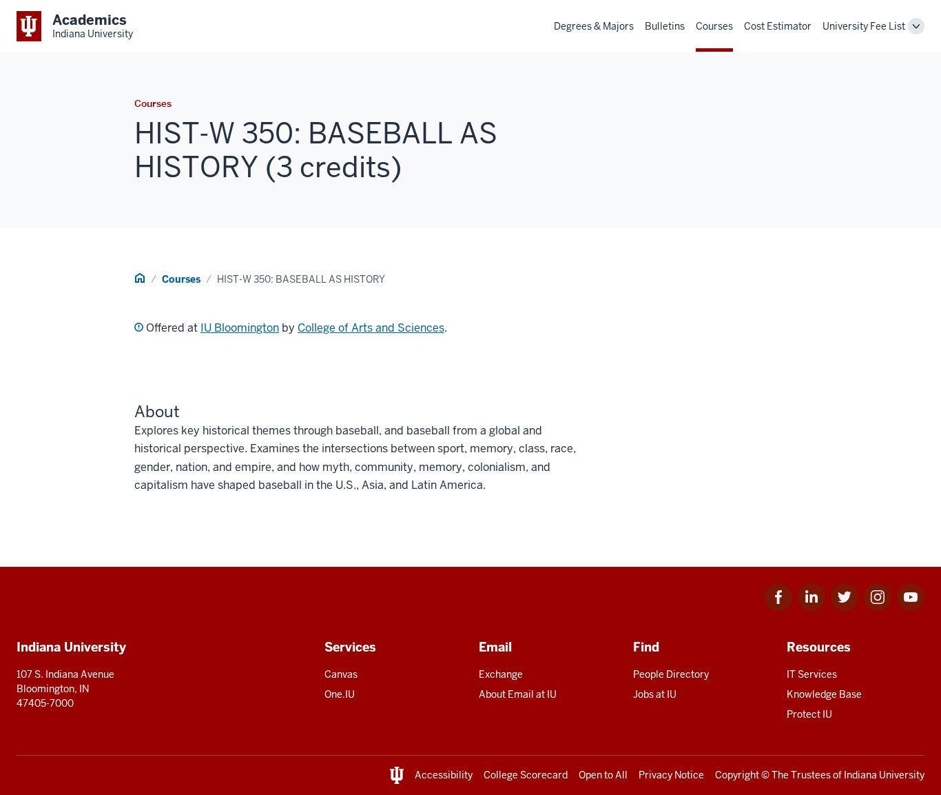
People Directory (671, 674)
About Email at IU (518, 694)
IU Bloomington (239, 328)
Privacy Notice (671, 775)
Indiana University (884, 775)
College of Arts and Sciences (371, 328)
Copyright (737, 775)
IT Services (812, 674)
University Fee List (864, 26)
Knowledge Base (824, 694)
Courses (714, 26)
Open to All (603, 775)
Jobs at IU (654, 694)
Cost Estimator (777, 26)
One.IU (339, 694)
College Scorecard (526, 775)
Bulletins (665, 26)
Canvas (341, 674)
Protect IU (809, 714)
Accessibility (444, 775)
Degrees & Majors (594, 26)
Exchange (501, 674)
